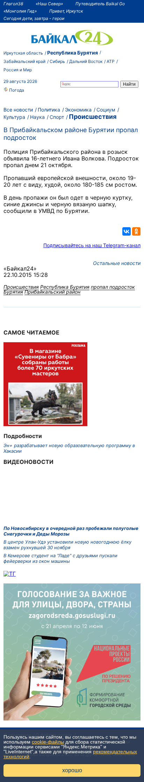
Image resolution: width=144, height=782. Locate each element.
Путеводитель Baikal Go (100, 3)
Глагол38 (13, 3)
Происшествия (92, 116)
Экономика (78, 110)
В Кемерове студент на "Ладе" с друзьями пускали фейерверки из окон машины (60, 558)
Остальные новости (117, 263)
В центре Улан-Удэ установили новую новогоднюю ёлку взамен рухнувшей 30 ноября (67, 544)
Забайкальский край (24, 61)
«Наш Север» (49, 3)
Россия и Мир (17, 69)
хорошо (72, 770)
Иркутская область (23, 53)
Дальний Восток (85, 61)
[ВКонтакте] (126, 231)
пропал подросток (113, 287)
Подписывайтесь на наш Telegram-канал (92, 245)
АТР (111, 61)
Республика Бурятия (72, 53)
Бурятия (13, 292)
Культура (14, 117)
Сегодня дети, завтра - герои (33, 18)
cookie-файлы (48, 742)
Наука (37, 117)
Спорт (57, 117)
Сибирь (57, 61)
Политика (49, 110)
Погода (16, 90)
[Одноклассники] (136, 231)
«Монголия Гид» (20, 11)
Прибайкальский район (52, 292)
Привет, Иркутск (66, 11)
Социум (105, 110)
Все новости (18, 110)
